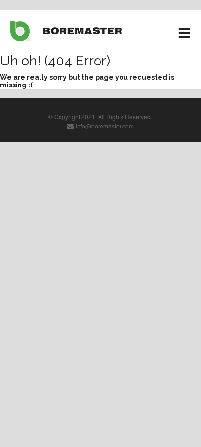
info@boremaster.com (105, 126)
